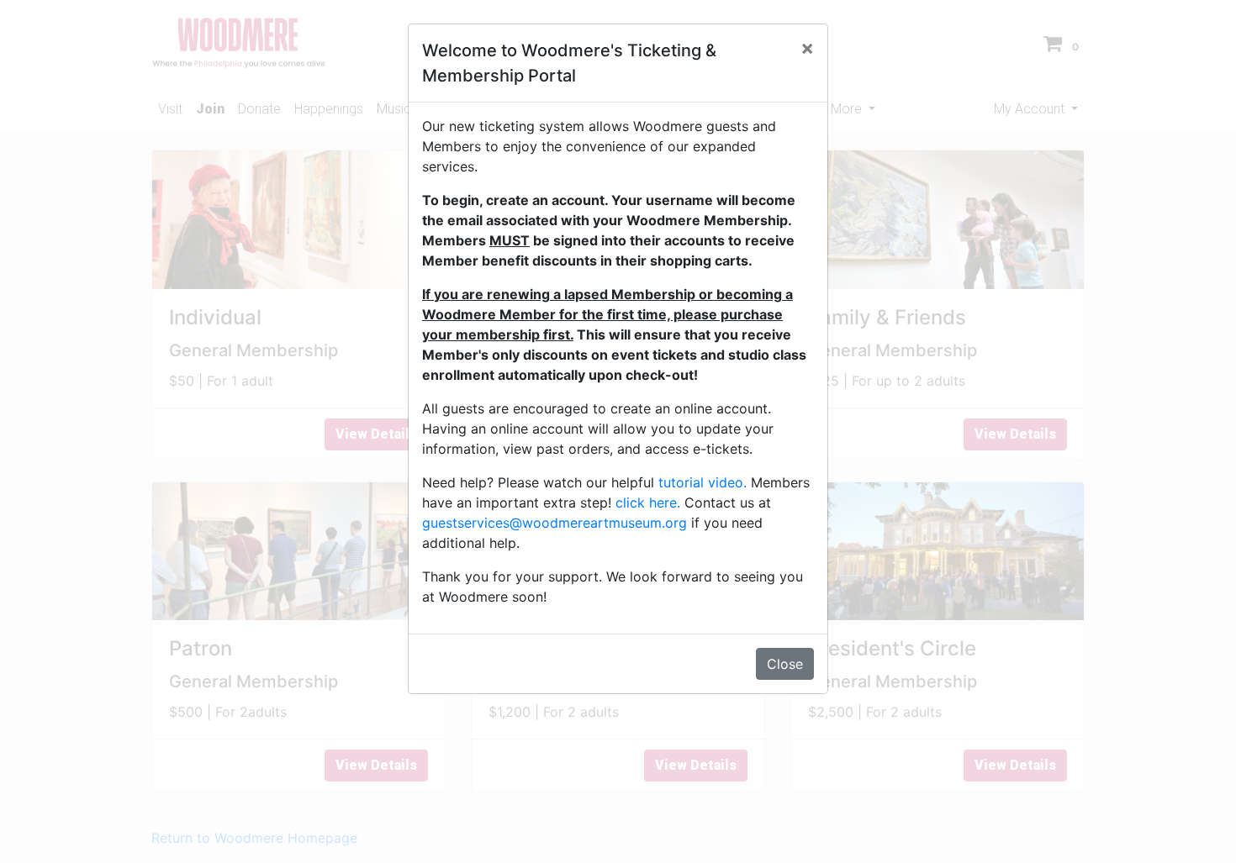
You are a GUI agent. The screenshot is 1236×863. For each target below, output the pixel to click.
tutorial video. (702, 482)
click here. (647, 502)
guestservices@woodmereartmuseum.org (554, 522)
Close (785, 663)
